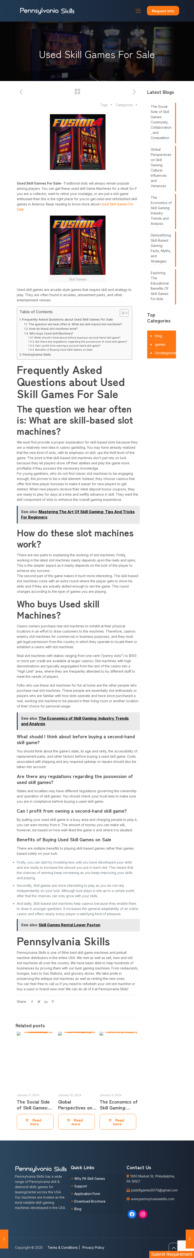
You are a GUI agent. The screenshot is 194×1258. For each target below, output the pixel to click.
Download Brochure (90, 1201)
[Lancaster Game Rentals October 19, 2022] (190, 1239)
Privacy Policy (93, 1247)
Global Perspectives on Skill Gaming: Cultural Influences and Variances (161, 167)
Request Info (163, 11)
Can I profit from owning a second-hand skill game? (68, 345)
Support (80, 1186)
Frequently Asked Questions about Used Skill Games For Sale (67, 319)
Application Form (87, 1194)
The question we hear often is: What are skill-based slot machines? (75, 324)
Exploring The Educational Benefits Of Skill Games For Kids (160, 286)
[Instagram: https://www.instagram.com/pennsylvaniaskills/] (143, 1214)
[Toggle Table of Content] (121, 313)
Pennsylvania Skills (37, 354)
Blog (77, 1209)
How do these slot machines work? (53, 328)
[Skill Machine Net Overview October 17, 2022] (4, 1239)
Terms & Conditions (64, 1247)
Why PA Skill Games (89, 1179)
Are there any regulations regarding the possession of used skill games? (81, 341)
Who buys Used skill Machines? (51, 333)
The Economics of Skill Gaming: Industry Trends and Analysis (161, 210)
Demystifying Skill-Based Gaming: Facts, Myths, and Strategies (161, 248)
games (160, 344)
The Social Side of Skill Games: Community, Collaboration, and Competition (161, 122)
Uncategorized (166, 353)
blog (158, 336)
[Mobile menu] (138, 11)
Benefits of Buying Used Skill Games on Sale (64, 349)
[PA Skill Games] (47, 10)
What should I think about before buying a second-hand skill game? (77, 337)
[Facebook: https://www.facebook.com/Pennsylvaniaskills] (132, 1214)
